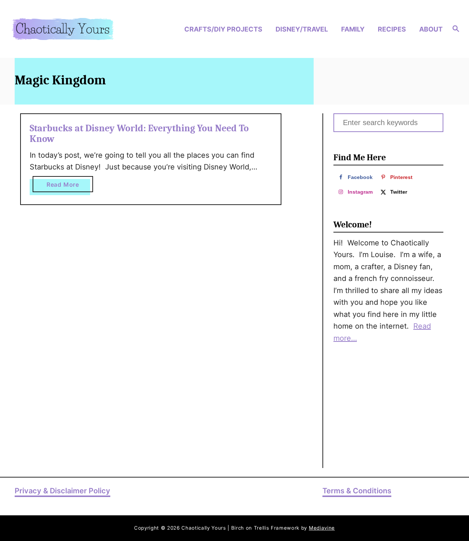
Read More (70, 186)
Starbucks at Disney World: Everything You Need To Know (139, 134)
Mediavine (322, 528)
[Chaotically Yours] (63, 29)
